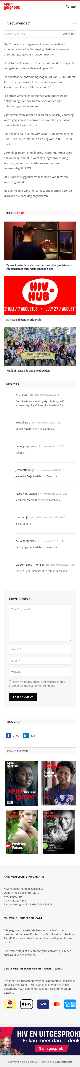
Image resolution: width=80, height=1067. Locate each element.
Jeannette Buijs (25, 470)
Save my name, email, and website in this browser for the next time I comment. (37, 683)
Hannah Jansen (25, 517)
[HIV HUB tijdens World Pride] (40, 295)
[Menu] (73, 6)
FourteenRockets (62, 1061)
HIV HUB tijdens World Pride (23, 319)
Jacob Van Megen (26, 493)
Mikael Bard (23, 422)
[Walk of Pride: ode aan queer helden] (40, 346)
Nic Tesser (22, 394)
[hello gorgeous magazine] (18, 6)
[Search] (67, 6)
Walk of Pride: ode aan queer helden (28, 370)
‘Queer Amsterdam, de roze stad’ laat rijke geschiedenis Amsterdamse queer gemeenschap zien (39, 266)
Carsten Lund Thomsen (30, 564)
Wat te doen (69, 34)
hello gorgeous (25, 446)
